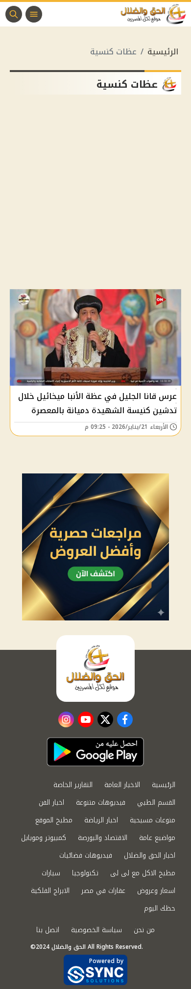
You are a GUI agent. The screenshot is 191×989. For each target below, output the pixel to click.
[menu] (34, 14)
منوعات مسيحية (152, 820)
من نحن (144, 930)
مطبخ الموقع (53, 820)
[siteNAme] (155, 14)
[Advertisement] (95, 195)
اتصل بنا (47, 930)
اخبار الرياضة (101, 820)
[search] (14, 14)
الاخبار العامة (122, 784)
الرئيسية (162, 51)
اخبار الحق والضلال (149, 855)
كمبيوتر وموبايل (43, 837)
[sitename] (95, 668)
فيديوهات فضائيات (85, 855)
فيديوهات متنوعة (100, 802)
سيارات (51, 873)
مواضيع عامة (157, 837)
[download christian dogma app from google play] (95, 751)
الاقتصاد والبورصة (102, 837)
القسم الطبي (156, 802)
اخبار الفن (51, 802)
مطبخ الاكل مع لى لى (142, 873)
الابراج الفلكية (50, 890)
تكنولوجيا (85, 873)
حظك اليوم (159, 908)
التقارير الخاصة (73, 784)
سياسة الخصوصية (96, 930)
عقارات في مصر (103, 890)
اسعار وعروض (156, 890)
